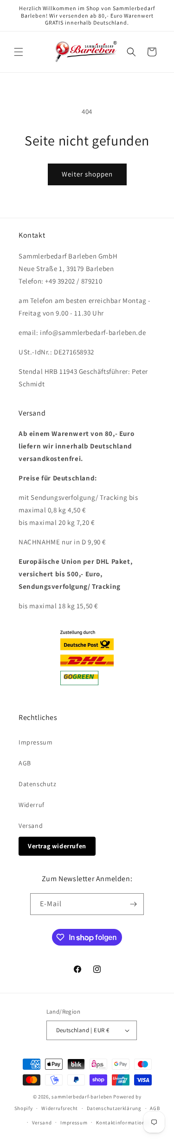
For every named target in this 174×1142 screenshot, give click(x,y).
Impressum (35, 742)
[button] (18, 52)
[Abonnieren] (133, 904)
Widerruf (32, 805)
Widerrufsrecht (59, 1108)
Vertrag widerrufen (57, 846)
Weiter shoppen (87, 174)
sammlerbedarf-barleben (82, 1096)
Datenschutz (38, 784)
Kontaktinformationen (123, 1122)
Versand (31, 825)
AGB (25, 763)
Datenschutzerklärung (114, 1108)
